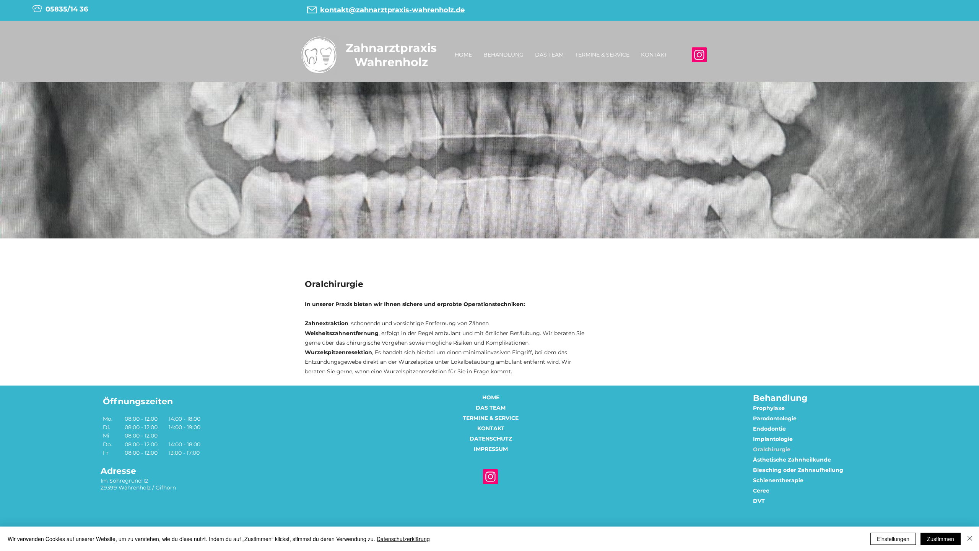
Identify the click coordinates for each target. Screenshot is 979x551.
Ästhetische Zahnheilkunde (792, 459)
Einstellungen (893, 539)
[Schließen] (969, 539)
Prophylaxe (769, 408)
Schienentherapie (778, 480)
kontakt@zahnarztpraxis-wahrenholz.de (392, 10)
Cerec (761, 490)
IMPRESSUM (491, 449)
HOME (490, 397)
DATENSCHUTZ (491, 438)
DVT (759, 501)
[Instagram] (699, 54)
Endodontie (769, 428)
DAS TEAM (491, 407)
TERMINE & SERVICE (491, 418)
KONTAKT (490, 428)
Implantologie (773, 439)
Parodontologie (775, 418)
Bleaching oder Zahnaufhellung (798, 470)
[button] (503, 55)
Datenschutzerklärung (403, 539)
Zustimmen (940, 539)
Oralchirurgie (771, 449)
